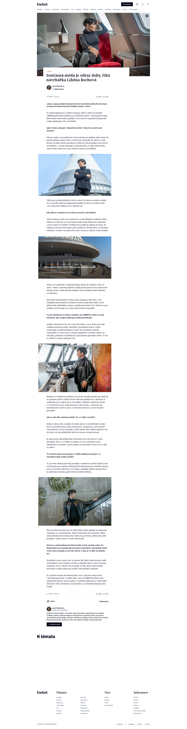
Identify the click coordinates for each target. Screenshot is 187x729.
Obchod (107, 700)
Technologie (65, 9)
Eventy (125, 9)
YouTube (147, 724)
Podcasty (108, 9)
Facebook (120, 724)
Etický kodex (137, 713)
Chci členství (127, 4)
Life (72, 9)
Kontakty (136, 708)
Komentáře (84, 700)
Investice (39, 9)
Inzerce (136, 702)
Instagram (131, 724)
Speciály (93, 9)
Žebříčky (85, 9)
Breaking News (85, 711)
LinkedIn (139, 724)
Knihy (106, 702)
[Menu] (148, 4)
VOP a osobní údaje (140, 711)
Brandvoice (84, 713)
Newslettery (116, 9)
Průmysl (47, 9)
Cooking (78, 9)
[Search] (143, 4)
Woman (100, 9)
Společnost (55, 9)
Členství (136, 700)
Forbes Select (133, 9)
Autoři (106, 697)
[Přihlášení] (137, 4)
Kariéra (136, 705)
